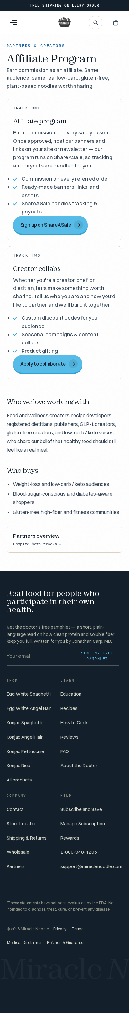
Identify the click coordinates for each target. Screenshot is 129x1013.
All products (19, 780)
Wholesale (18, 852)
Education (70, 694)
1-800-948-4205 (78, 852)
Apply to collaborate (47, 364)
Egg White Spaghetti (29, 694)
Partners (16, 866)
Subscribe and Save (81, 809)
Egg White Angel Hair (29, 708)
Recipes (69, 708)
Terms (77, 928)
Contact (15, 809)
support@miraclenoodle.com (91, 866)
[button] (115, 22)
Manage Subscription (82, 823)
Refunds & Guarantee (66, 942)
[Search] (95, 22)
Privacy (60, 928)
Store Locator (21, 823)
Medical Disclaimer (24, 942)
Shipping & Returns (27, 838)
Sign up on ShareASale (50, 225)
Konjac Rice (18, 765)
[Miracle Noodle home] (64, 22)
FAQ (64, 751)
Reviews (69, 737)
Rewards (69, 838)
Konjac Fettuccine (25, 751)
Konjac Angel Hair (25, 737)
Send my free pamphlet (97, 656)
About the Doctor (78, 765)
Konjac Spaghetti (24, 723)
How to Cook (74, 723)
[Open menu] (13, 22)
